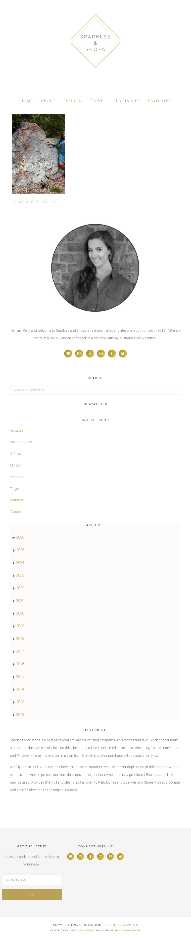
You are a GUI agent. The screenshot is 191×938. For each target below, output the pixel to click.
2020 (20, 613)
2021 (20, 600)
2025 (20, 550)
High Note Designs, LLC (120, 924)
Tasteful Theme (92, 930)
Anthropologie (21, 442)
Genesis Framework (125, 930)
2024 (20, 562)
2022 (20, 588)
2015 (20, 676)
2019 (20, 626)
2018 (20, 638)
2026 (20, 537)
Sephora (16, 477)
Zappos (16, 512)
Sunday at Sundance (34, 202)
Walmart (16, 500)
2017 (20, 651)
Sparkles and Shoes (95, 41)
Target (15, 489)
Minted (15, 465)
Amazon (16, 431)
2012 (20, 714)
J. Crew (15, 454)
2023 (20, 575)
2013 (20, 702)
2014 (20, 689)
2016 (20, 664)
